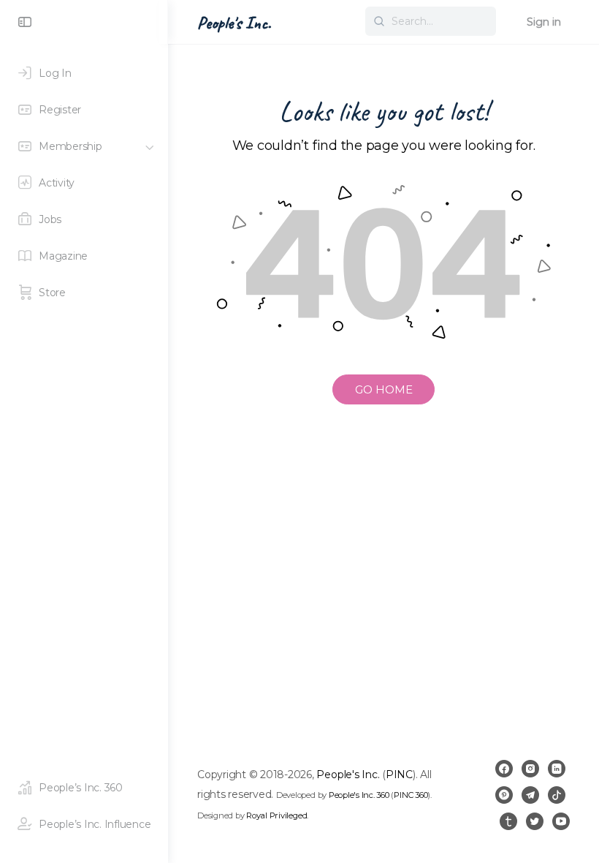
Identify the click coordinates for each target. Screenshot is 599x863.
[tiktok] (556, 795)
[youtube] (561, 821)
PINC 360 (410, 795)
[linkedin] (556, 768)
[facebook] (504, 768)
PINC (399, 774)
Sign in (544, 22)
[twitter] (534, 821)
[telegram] (530, 795)
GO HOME (384, 389)
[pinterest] (504, 795)
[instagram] (530, 768)
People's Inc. (234, 23)
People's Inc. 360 (359, 795)
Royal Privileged (276, 815)
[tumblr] (508, 821)
